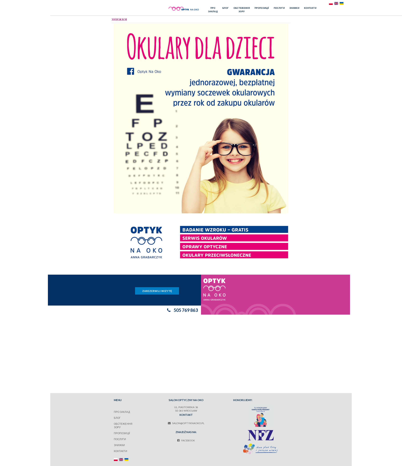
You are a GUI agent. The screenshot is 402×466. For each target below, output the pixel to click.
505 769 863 (186, 310)
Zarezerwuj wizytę (157, 290)
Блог (225, 8)
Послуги (279, 8)
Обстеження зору (242, 10)
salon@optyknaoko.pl (188, 423)
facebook (188, 440)
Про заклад (213, 10)
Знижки (294, 8)
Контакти (310, 8)
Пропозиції (262, 8)
